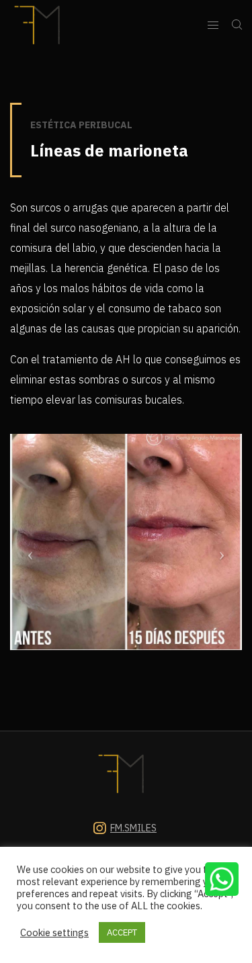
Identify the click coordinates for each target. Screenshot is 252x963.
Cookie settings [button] (54, 933)
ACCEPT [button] (122, 932)
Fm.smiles (133, 828)
